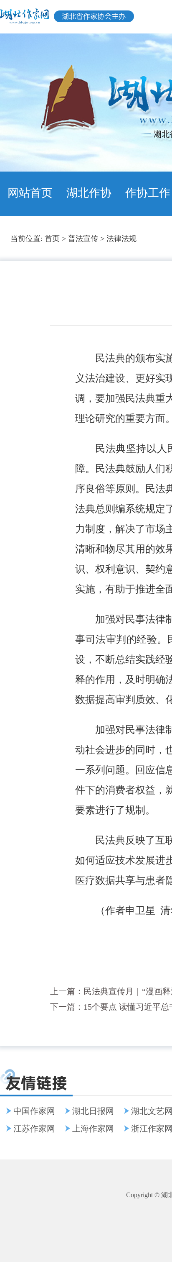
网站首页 (30, 193)
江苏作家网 (34, 1128)
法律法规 (121, 238)
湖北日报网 (93, 1111)
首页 (52, 238)
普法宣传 (83, 238)
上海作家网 (93, 1128)
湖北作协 (88, 193)
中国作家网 (34, 1111)
